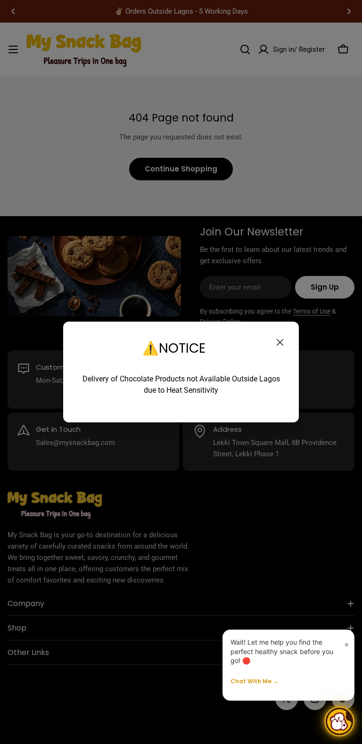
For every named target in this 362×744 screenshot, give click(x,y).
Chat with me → (254, 681)
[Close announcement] (280, 342)
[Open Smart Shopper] (339, 721)
